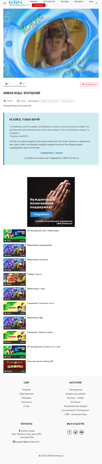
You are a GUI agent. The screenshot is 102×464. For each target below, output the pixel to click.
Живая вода (67, 101)
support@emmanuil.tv (28, 442)
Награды (26, 398)
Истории (75, 402)
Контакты (26, 402)
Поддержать (38, 5)
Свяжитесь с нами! (51, 153)
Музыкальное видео (75, 406)
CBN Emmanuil (55, 455)
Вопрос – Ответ (75, 398)
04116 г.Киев (26, 434)
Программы (75, 389)
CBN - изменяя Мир (76, 414)
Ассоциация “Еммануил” (75, 410)
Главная (26, 389)
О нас (26, 406)
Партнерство (26, 394)
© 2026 (42, 455)
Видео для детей (49, 101)
